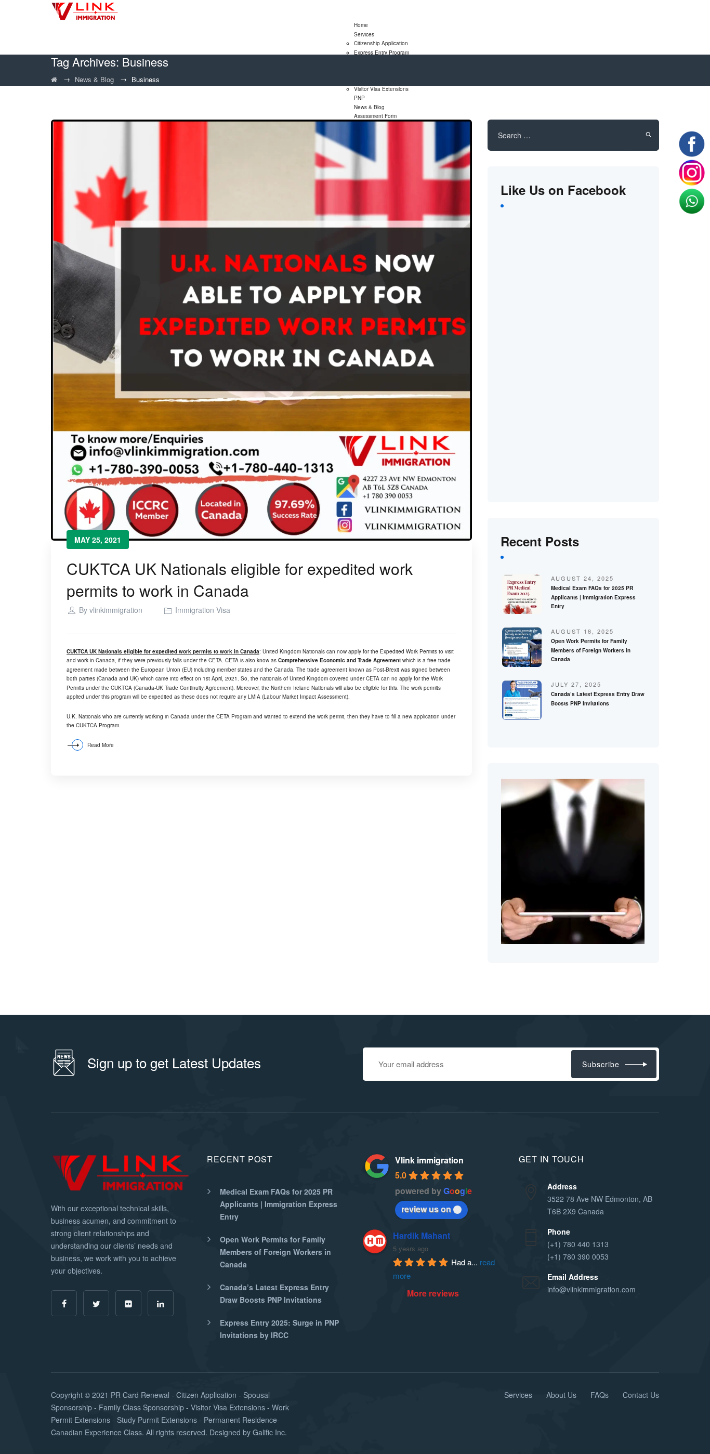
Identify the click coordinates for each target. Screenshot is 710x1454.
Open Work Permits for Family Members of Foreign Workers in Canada (590, 650)
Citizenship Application (381, 43)
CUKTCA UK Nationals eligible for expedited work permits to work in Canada (240, 579)
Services (364, 34)
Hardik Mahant (421, 1235)
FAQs (599, 1395)
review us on (426, 1209)
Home (361, 25)
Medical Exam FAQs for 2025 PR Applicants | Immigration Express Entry (593, 597)
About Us (561, 1395)
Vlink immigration (429, 1160)
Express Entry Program (381, 52)
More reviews (433, 1293)
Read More (100, 745)
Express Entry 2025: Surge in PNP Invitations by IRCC (279, 1328)
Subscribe (601, 1064)
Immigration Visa (202, 610)
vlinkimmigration (115, 610)
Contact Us (641, 1395)
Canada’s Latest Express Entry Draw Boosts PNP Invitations (274, 1293)
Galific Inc (269, 1432)
